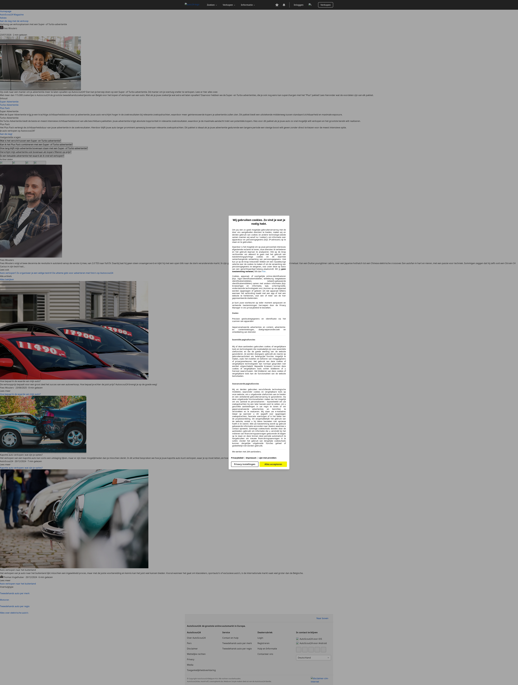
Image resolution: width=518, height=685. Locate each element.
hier (264, 271)
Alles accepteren (273, 464)
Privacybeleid (237, 458)
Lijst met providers (267, 458)
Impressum (251, 458)
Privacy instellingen (244, 464)
